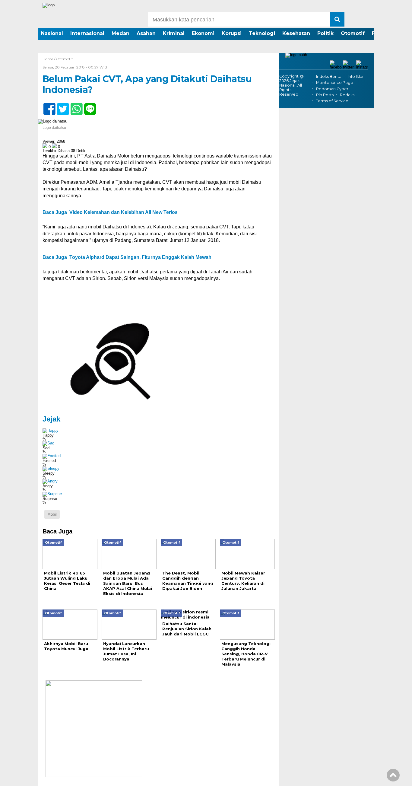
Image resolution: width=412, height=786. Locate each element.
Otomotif (353, 33)
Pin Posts (325, 95)
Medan (120, 33)
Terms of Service (332, 101)
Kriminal (174, 33)
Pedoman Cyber (332, 89)
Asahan (146, 33)
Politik (325, 33)
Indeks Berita (328, 76)
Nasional (52, 33)
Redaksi (347, 95)
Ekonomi (203, 33)
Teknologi (262, 33)
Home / (49, 59)
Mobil (52, 514)
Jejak (51, 419)
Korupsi (232, 33)
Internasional (87, 33)
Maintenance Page (334, 83)
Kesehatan (296, 33)
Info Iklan (356, 76)
